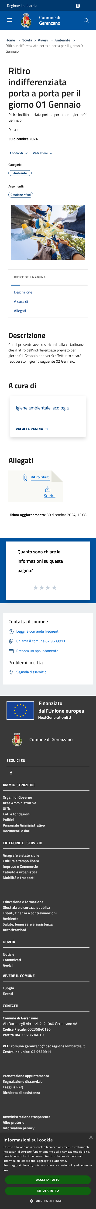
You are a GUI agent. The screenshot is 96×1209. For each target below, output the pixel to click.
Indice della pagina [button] (29, 277)
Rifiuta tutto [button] (48, 1191)
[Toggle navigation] (9, 20)
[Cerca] (86, 20)
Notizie (8, 954)
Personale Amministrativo (24, 825)
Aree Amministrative (19, 803)
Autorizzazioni (14, 930)
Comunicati (12, 960)
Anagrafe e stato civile (21, 855)
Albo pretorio (13, 1122)
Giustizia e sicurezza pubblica (26, 907)
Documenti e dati (16, 831)
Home (10, 40)
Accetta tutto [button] (48, 1180)
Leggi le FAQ (13, 1087)
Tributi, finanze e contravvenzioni (30, 913)
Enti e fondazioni (16, 814)
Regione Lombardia (22, 5)
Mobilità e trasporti (18, 877)
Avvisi (43, 40)
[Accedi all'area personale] (77, 5)
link (5, 1170)
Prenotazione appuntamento (26, 1076)
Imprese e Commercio (20, 866)
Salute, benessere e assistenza (28, 924)
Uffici (7, 808)
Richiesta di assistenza (21, 1092)
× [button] (91, 1137)
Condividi (17, 153)
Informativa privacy (18, 1128)
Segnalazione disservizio (23, 1081)
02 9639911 (41, 1051)
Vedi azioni (40, 153)
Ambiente (62, 40)
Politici (8, 819)
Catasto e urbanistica (20, 872)
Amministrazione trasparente (26, 1117)
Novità (27, 40)
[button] (47, 1201)
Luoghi (8, 988)
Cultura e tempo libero (21, 861)
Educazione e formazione (23, 902)
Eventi (8, 993)
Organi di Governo (17, 797)
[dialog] (48, 1171)
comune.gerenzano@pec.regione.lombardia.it (48, 1046)
